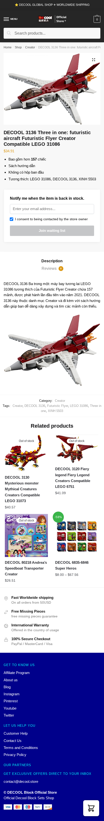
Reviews (52, 268)
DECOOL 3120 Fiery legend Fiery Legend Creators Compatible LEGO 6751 (72, 478)
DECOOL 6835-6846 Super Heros (72, 565)
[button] (91, 808)
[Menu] (6, 19)
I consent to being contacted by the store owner (50, 219)
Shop (18, 47)
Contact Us (13, 741)
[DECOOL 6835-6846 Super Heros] (76, 535)
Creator (30, 47)
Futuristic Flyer (57, 406)
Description (52, 261)
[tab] (52, 261)
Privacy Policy (15, 755)
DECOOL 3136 (34, 406)
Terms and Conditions (21, 748)
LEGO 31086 (79, 406)
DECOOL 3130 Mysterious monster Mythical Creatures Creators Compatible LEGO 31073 (22, 489)
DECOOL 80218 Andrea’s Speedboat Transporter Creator (26, 568)
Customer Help (16, 733)
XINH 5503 (55, 411)
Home (8, 47)
